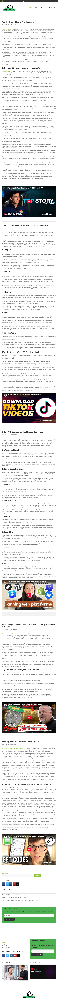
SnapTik (25, 253)
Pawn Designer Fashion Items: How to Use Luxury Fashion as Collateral (28, 625)
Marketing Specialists (7, 461)
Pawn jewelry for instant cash (9, 634)
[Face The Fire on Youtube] (14, 884)
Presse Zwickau (6, 29)
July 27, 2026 (5, 744)
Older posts (5, 873)
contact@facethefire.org (18, 1)
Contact (41, 7)
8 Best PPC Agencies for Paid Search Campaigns (22, 432)
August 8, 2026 (6, 629)
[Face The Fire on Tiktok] (17, 884)
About (35, 7)
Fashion (17, 673)
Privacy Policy (49, 7)
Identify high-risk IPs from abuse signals (12, 748)
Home (30, 7)
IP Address (32, 797)
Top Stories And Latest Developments (18, 22)
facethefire (14, 25)
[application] (43, 972)
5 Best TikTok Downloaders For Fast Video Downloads (25, 225)
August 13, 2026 (6, 434)
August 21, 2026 (6, 25)
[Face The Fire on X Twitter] (7, 884)
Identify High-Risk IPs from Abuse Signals (20, 741)
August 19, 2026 (6, 228)
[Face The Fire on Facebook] (3, 884)
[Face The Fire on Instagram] (10, 884)
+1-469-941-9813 (7, 1)
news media (7, 71)
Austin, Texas (29, 1)
